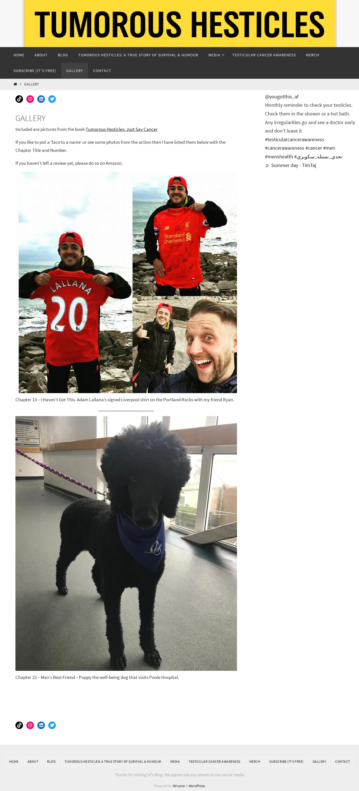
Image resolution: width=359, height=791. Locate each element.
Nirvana (178, 785)
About (32, 761)
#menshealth (279, 156)
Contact (342, 761)
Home (14, 761)
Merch (255, 761)
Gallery (319, 761)
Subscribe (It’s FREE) (286, 761)
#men (329, 148)
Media (175, 761)
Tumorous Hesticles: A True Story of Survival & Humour (113, 761)
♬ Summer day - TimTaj (290, 165)
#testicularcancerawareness (294, 139)
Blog (51, 761)
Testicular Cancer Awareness (214, 761)
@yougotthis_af (281, 96)
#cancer (313, 148)
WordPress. (196, 785)
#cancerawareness (284, 148)
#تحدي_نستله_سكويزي (318, 156)
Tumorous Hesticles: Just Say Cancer (122, 129)
